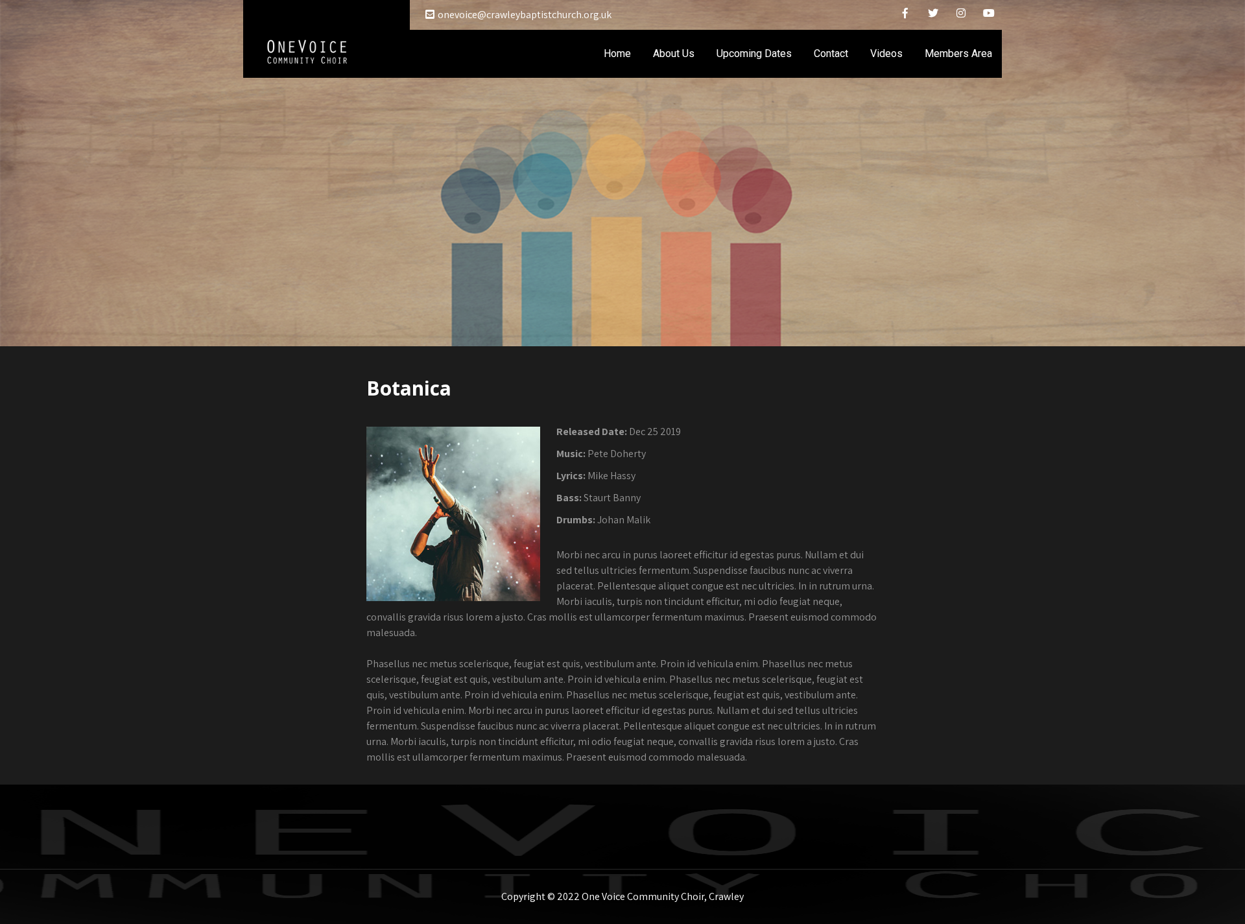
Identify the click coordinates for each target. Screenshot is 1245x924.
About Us (673, 53)
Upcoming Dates (754, 53)
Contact (831, 53)
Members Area (958, 53)
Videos (886, 53)
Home (617, 53)
